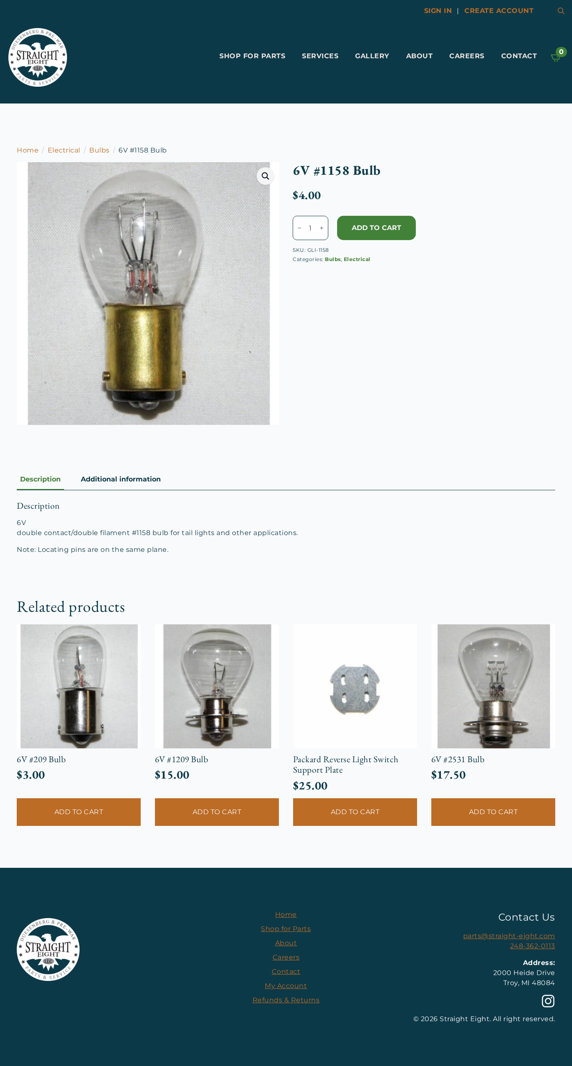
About (419, 56)
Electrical (64, 150)
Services (320, 56)
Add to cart (376, 228)
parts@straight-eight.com (509, 936)
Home (28, 150)
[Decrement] (299, 228)
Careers (466, 56)
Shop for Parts (252, 56)
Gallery (372, 56)
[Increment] (321, 228)
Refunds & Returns (286, 1000)
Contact (519, 56)
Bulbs (99, 150)
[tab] (40, 479)
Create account (498, 11)
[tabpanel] (286, 527)
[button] (266, 176)
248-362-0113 (532, 946)
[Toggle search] (561, 11)
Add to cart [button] (78, 812)
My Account (286, 986)
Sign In (438, 11)
